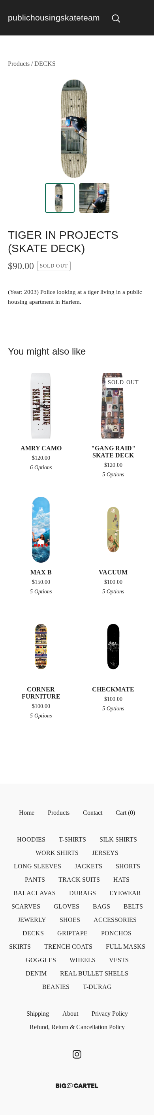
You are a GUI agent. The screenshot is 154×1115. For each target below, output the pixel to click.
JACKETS (88, 866)
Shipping (37, 1013)
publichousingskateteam (54, 17)
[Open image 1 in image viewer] (77, 128)
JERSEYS (105, 852)
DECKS (45, 63)
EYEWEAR (125, 893)
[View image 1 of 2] (60, 198)
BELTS (133, 906)
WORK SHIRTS (57, 852)
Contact (92, 812)
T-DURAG (97, 986)
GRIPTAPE (72, 933)
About (70, 1013)
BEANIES (55, 986)
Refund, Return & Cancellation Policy (77, 1027)
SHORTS (128, 866)
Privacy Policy (110, 1013)
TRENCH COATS (68, 946)
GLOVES (66, 906)
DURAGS (82, 893)
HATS (121, 879)
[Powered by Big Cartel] (77, 1085)
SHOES (70, 919)
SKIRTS (20, 946)
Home (26, 812)
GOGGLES (41, 960)
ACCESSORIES (115, 919)
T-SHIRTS (72, 839)
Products (19, 63)
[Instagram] (77, 1054)
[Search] (116, 18)
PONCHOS (116, 933)
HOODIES (31, 839)
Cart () (125, 812)
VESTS (119, 960)
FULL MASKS (125, 946)
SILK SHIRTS (118, 839)
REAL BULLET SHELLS (94, 973)
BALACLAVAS (34, 893)
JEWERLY (32, 919)
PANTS (35, 879)
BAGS (101, 906)
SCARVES (25, 906)
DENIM (36, 973)
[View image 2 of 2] (94, 198)
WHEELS (82, 960)
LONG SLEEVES (37, 866)
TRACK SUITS (79, 879)
